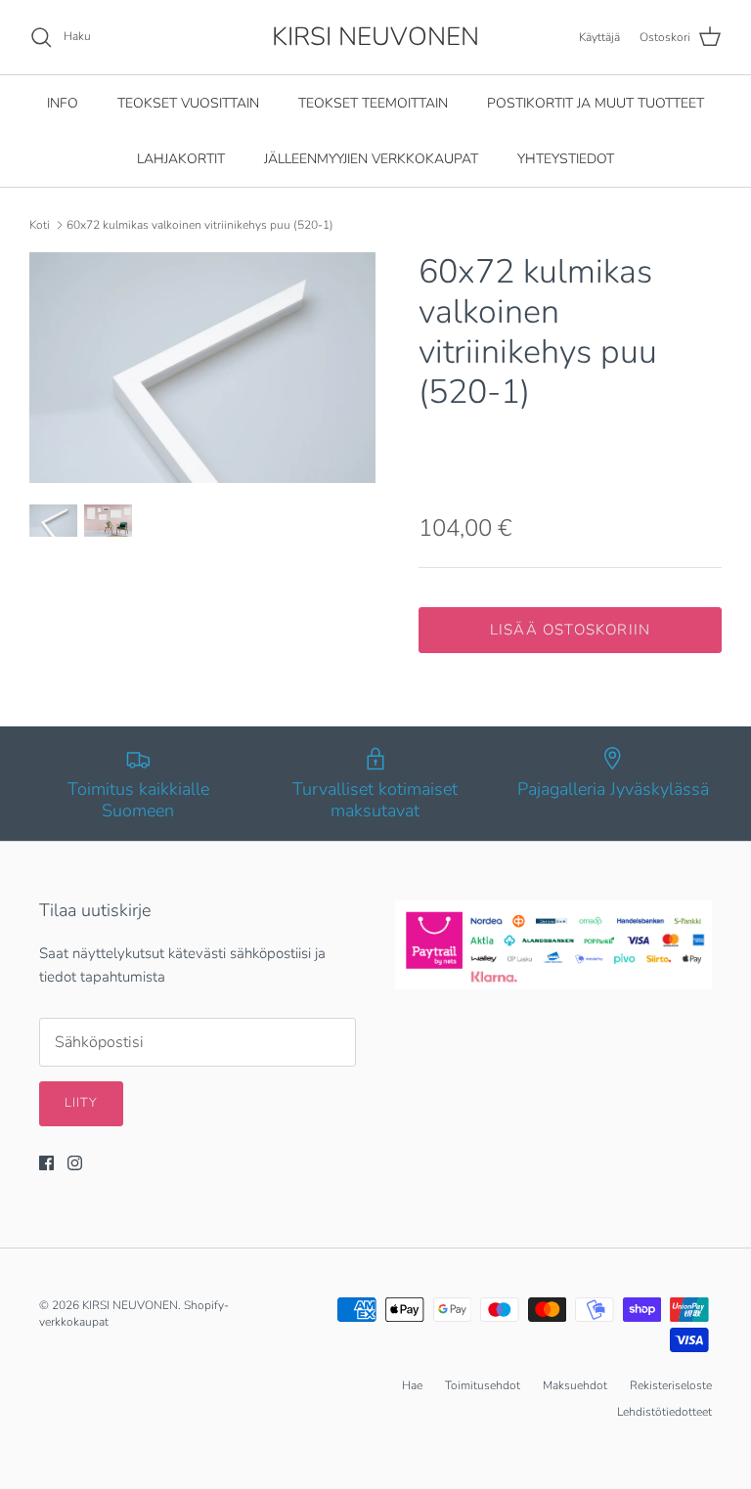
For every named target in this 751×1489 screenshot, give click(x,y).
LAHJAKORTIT (181, 159)
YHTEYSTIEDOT (565, 159)
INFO (62, 103)
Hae (412, 1385)
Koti (39, 225)
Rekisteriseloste (671, 1385)
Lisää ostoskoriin (570, 629)
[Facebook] (46, 1163)
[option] (202, 367)
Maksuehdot (575, 1385)
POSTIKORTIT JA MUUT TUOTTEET (595, 103)
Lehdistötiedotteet (664, 1412)
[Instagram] (74, 1163)
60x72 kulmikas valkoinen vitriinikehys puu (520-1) (199, 225)
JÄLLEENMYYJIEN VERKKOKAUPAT (371, 159)
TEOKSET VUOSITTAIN (188, 103)
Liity (81, 1103)
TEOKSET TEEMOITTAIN (373, 103)
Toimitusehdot (482, 1385)
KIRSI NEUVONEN (130, 1305)
